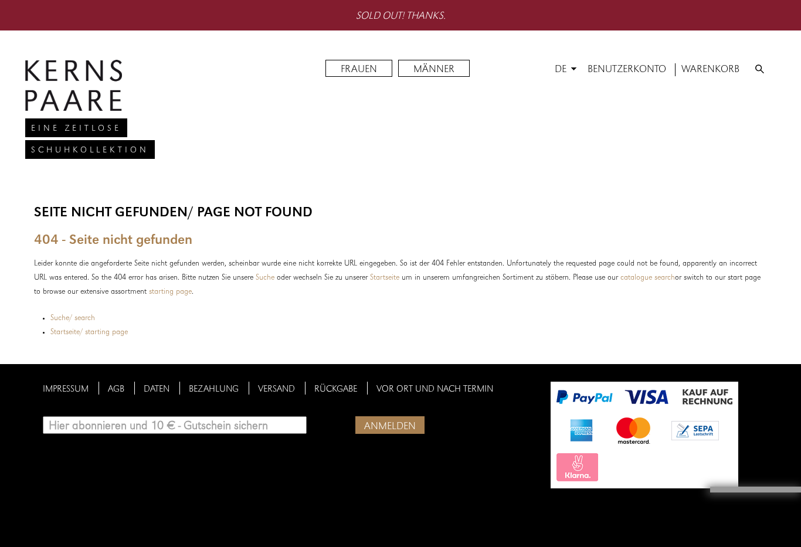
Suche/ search (72, 318)
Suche (265, 278)
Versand (276, 390)
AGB (116, 390)
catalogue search (647, 278)
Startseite (384, 278)
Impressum (66, 390)
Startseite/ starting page (89, 332)
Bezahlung (214, 390)
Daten (156, 390)
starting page (170, 292)
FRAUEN (359, 69)
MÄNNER (433, 69)
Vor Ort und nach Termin (434, 390)
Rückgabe (335, 390)
